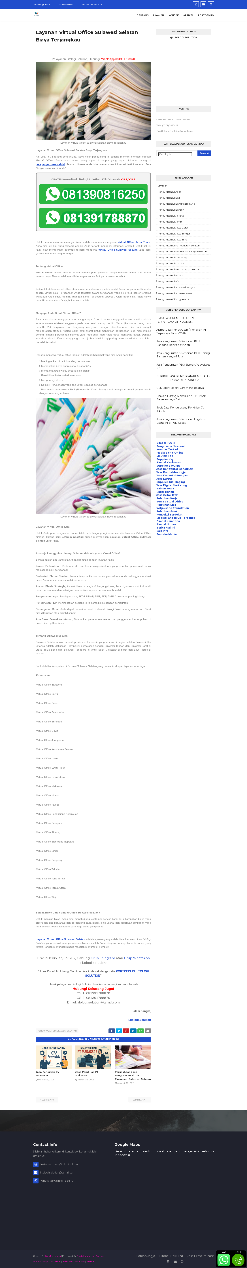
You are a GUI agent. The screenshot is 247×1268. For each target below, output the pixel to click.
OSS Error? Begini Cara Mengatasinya (180, 387)
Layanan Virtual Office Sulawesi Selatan (60, 939)
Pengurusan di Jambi (170, 221)
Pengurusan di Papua (170, 275)
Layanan (162, 185)
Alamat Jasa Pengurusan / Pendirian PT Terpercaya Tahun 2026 (181, 331)
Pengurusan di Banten (171, 209)
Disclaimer (55, 1261)
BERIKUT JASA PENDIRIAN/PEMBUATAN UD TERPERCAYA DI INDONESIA (183, 378)
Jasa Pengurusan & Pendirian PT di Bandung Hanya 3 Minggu (178, 343)
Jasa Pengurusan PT (44, 4)
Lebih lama (139, 1100)
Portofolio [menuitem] (206, 15)
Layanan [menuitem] (158, 15)
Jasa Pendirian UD (67, 4)
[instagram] (196, 4)
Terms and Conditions (73, 1261)
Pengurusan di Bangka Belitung (176, 203)
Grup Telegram (103, 958)
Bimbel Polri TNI (171, 1256)
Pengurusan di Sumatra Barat (175, 293)
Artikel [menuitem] (188, 15)
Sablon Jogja (146, 1256)
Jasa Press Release (200, 1256)
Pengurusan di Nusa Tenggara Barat (179, 269)
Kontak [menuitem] (174, 15)
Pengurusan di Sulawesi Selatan (57, 1031)
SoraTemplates (53, 1256)
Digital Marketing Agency (90, 1256)
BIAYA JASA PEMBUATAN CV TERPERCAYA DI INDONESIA (175, 320)
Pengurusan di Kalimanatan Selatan (179, 245)
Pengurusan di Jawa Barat (173, 227)
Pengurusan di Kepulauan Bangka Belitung (183, 251)
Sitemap (90, 1261)
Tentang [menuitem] (143, 15)
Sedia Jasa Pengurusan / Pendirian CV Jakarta (180, 409)
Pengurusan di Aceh (170, 191)
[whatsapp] (211, 4)
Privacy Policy (40, 1261)
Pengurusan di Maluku (171, 263)
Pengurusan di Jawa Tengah (174, 233)
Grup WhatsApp (137, 958)
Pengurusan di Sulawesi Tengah (176, 287)
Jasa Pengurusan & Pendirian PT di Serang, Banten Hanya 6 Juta (183, 354)
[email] (203, 4)
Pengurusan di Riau (169, 281)
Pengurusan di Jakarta (171, 215)
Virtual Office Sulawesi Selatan (118, 249)
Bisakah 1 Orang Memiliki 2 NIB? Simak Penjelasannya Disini (181, 397)
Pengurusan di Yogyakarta (173, 299)
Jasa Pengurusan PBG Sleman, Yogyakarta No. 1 (183, 366)
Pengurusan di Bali (169, 197)
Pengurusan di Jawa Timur (173, 239)
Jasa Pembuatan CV (92, 4)
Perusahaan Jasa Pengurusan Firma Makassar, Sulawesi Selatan (133, 1075)
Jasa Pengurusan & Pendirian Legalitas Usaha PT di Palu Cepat (180, 421)
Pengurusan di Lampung (172, 257)
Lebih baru (48, 1100)
